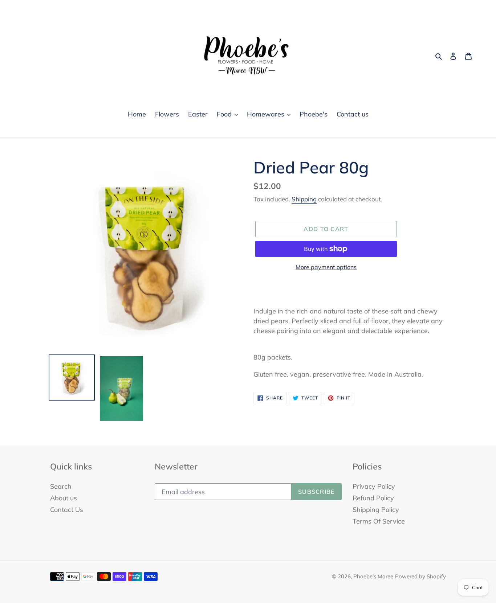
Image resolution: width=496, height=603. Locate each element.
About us (63, 498)
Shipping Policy (376, 509)
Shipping (304, 199)
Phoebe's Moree (373, 576)
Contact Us (66, 509)
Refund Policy (373, 498)
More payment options (326, 267)
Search (61, 486)
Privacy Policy (374, 486)
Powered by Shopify (420, 576)
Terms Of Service (379, 521)
